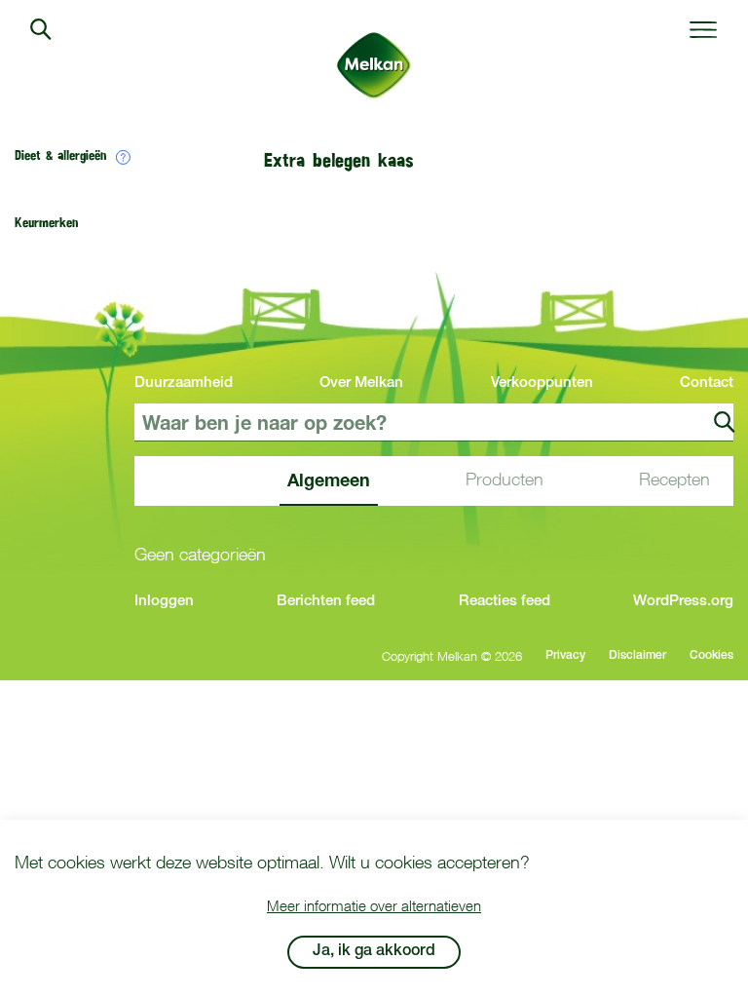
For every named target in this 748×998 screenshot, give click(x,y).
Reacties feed (504, 602)
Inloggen (164, 602)
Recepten (674, 479)
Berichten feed (326, 602)
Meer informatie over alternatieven (374, 905)
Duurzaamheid (183, 383)
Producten (504, 479)
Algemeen (328, 479)
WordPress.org (683, 602)
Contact (706, 383)
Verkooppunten (542, 383)
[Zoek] (725, 422)
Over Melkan (361, 383)
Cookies (711, 656)
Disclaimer (637, 656)
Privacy (565, 656)
